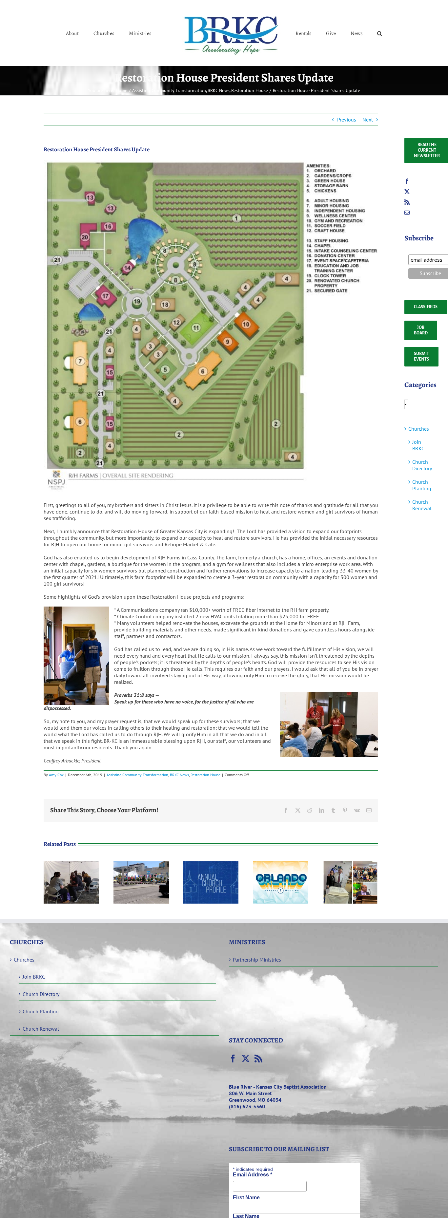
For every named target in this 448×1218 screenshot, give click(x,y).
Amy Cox (56, 774)
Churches (418, 428)
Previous (346, 119)
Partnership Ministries (257, 959)
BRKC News (179, 774)
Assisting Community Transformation (137, 774)
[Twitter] (407, 191)
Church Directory (422, 465)
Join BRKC (418, 445)
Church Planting (421, 485)
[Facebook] (407, 181)
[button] (352, 33)
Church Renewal (422, 505)
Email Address (252, 1174)
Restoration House (205, 774)
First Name (246, 1197)
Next (367, 119)
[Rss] (407, 202)
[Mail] (407, 212)
